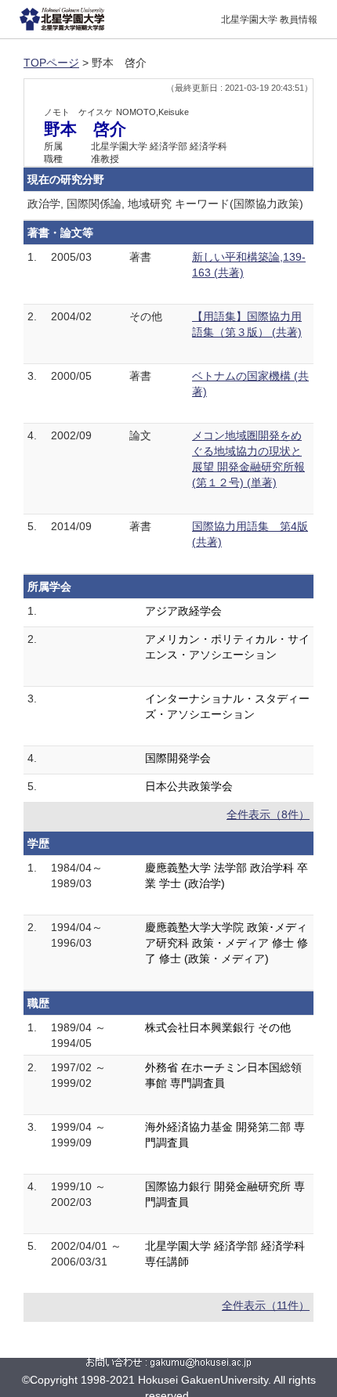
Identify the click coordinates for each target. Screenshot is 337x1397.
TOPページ (51, 62)
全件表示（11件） (266, 1305)
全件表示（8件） (268, 814)
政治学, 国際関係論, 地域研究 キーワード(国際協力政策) (165, 203)
